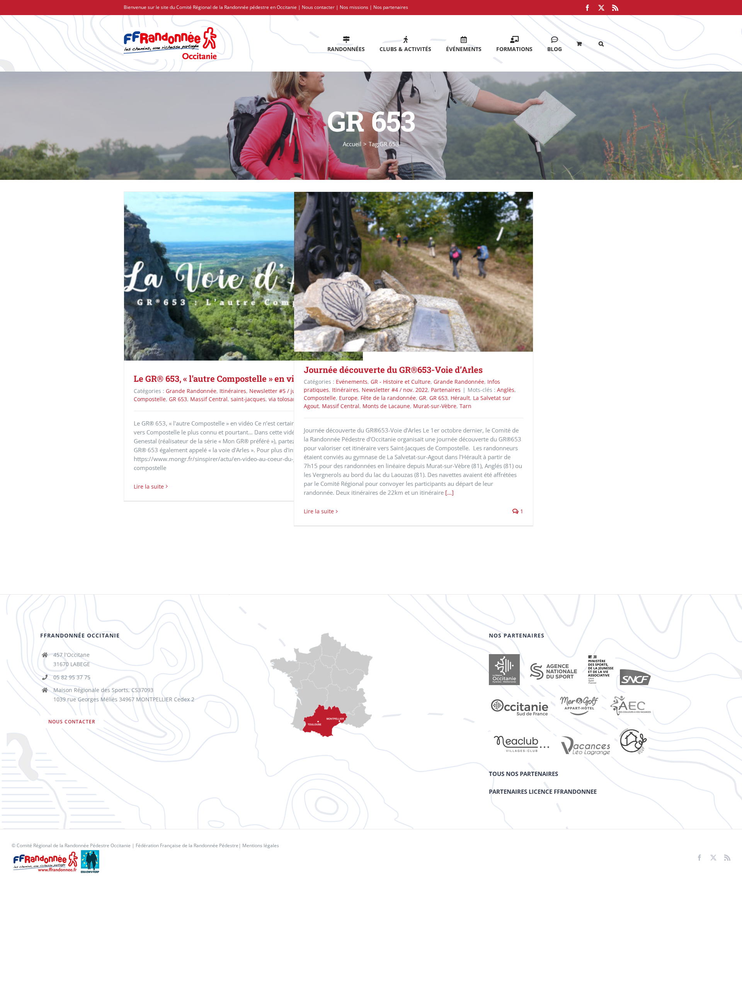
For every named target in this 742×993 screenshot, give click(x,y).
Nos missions (354, 7)
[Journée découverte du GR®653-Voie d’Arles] (413, 272)
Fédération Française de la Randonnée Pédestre (187, 845)
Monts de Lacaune (386, 406)
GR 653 (178, 399)
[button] (601, 43)
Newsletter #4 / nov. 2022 (395, 389)
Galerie (255, 276)
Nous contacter (318, 7)
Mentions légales (260, 845)
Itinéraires (233, 391)
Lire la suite (149, 486)
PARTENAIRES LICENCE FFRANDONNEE (543, 791)
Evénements (352, 381)
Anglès (505, 389)
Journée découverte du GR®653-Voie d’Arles (402, 271)
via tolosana (284, 399)
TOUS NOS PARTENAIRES (523, 774)
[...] (449, 492)
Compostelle (150, 399)
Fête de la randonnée (388, 398)
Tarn (465, 406)
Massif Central (209, 399)
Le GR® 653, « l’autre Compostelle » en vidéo (232, 276)
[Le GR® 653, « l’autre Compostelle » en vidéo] (243, 276)
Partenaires (446, 389)
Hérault (460, 398)
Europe (348, 398)
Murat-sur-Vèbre (434, 406)
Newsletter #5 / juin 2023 (282, 391)
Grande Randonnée (191, 391)
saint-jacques (248, 399)
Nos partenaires (390, 7)
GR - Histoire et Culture (401, 381)
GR (422, 398)
